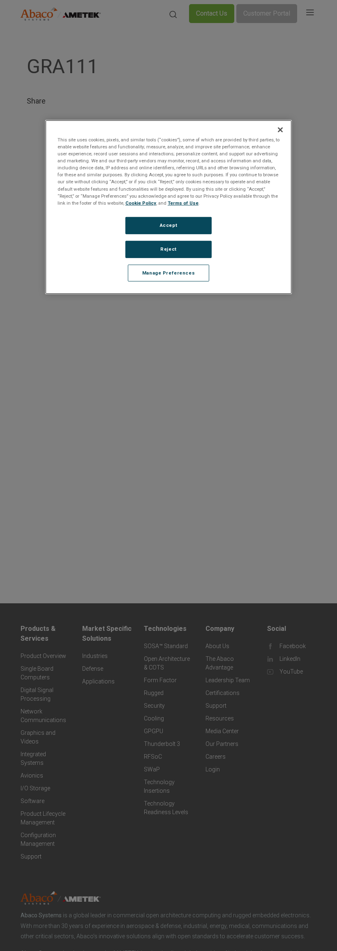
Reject (168, 249)
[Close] (280, 130)
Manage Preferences (168, 272)
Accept (168, 225)
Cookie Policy (140, 202)
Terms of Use (183, 202)
